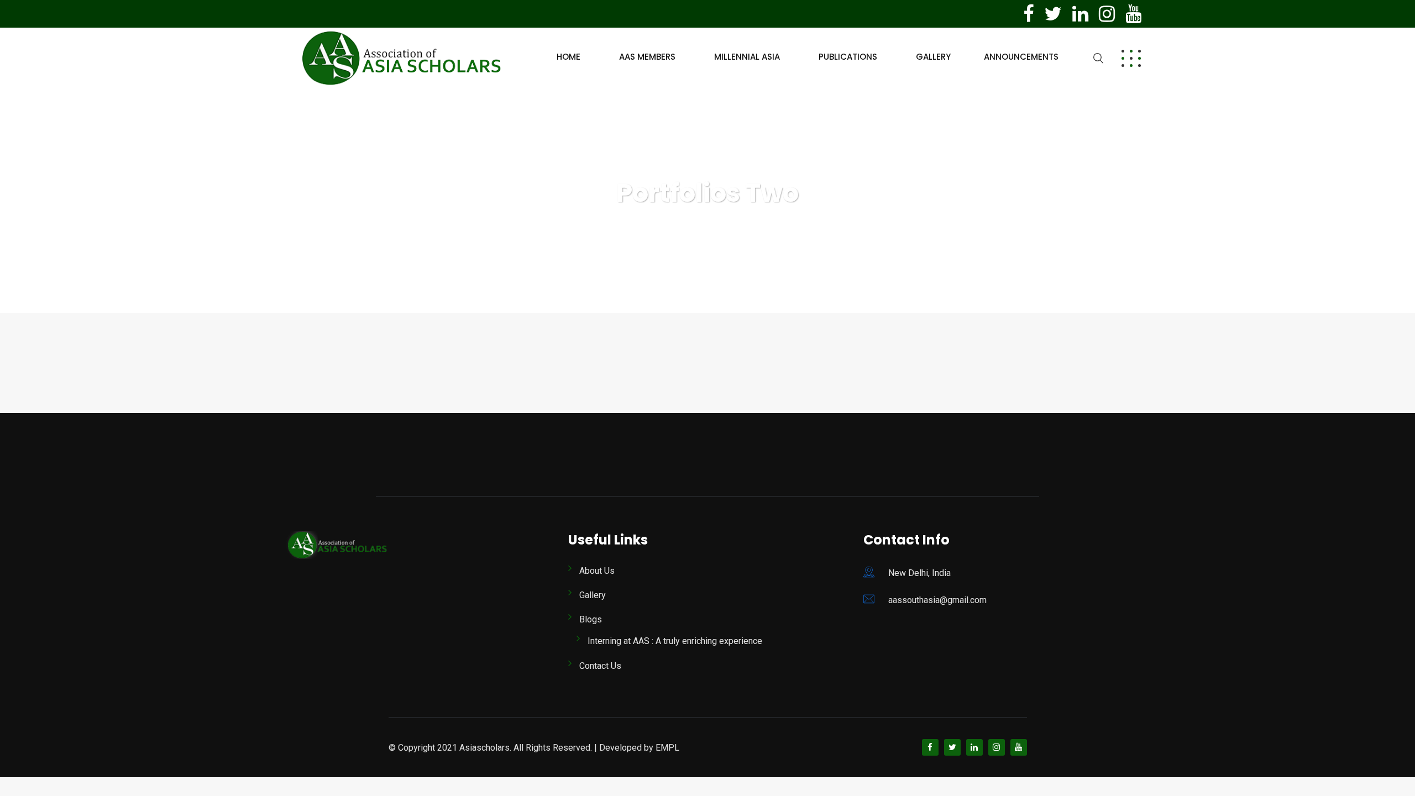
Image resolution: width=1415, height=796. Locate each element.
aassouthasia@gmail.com (937, 600)
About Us (597, 570)
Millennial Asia (747, 56)
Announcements (1021, 56)
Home (568, 56)
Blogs (590, 619)
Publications (848, 56)
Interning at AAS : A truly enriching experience (675, 641)
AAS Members (647, 56)
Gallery (933, 56)
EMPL (667, 747)
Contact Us (600, 666)
